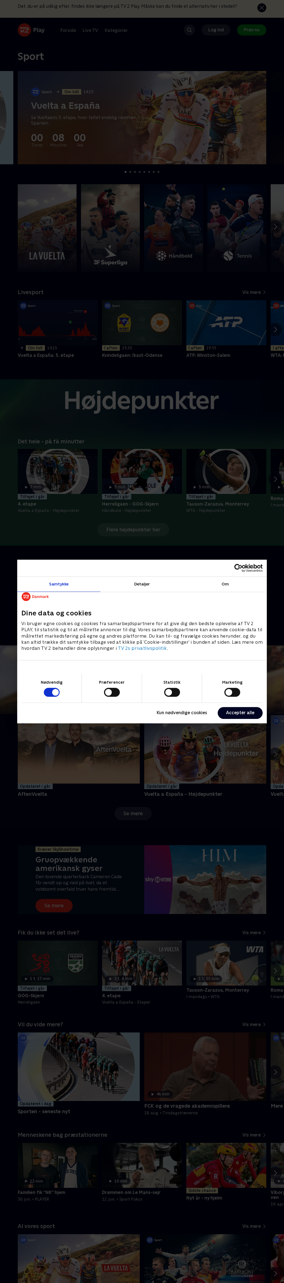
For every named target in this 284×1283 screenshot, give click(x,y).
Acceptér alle (240, 712)
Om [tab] (225, 584)
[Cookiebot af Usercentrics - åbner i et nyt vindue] (238, 568)
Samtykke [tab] (59, 584)
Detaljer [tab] (142, 584)
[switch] (112, 692)
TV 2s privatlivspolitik (142, 648)
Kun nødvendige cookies (182, 712)
